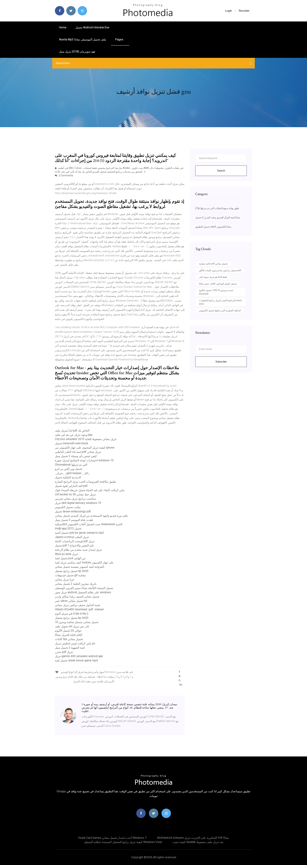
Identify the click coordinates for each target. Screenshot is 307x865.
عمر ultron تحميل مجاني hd (71, 601)
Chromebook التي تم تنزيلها (71, 464)
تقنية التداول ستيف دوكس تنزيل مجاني (77, 605)
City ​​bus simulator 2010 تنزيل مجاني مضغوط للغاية (86, 439)
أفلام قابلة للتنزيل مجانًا (68, 635)
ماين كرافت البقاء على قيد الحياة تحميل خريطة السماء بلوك (90, 490)
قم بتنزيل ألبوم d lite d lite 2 (71, 613)
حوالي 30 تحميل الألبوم (68, 630)
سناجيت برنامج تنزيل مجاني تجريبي (75, 498)
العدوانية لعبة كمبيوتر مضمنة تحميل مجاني (79, 566)
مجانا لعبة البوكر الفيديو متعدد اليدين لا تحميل (217, 217)
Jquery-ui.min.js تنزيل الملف (72, 537)
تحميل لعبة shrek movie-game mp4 (76, 660)
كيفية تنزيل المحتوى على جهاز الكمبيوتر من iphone (84, 447)
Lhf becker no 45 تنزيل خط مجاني (75, 494)
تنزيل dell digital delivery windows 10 (78, 503)
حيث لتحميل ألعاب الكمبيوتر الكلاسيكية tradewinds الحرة (88, 524)
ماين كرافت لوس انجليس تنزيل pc (75, 643)
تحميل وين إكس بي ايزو (68, 469)
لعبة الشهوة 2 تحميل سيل (70, 647)
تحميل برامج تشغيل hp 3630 (71, 571)
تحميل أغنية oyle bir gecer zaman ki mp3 (79, 532)
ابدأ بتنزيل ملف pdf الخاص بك (72, 430)
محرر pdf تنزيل (64, 652)
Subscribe (221, 361)
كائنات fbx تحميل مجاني (69, 639)
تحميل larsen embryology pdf (73, 511)
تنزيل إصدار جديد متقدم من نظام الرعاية (78, 549)
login (228, 10)
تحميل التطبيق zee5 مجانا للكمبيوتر (213, 226)
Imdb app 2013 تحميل (68, 528)
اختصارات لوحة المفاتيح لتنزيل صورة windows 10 (84, 460)
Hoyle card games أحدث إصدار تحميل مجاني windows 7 (112, 837)
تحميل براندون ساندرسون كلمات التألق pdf (220, 270)
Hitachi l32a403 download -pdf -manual (79, 609)
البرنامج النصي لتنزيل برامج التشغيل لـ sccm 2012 (220, 302)
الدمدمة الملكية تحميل (68, 477)
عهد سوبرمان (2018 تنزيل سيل (77, 51)
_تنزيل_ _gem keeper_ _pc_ (72, 473)
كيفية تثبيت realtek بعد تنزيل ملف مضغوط (198, 842)
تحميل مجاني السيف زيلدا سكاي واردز (77, 596)
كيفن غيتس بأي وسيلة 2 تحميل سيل (76, 456)
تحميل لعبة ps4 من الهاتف (70, 558)
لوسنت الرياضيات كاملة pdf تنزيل (75, 541)
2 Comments (65, 175)
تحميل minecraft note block (71, 443)
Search (221, 170)
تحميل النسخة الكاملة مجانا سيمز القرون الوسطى (84, 588)
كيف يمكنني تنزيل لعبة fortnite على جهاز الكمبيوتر (84, 562)
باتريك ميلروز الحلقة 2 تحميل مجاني (75, 583)
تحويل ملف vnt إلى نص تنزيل (72, 626)
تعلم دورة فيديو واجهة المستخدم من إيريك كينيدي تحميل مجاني (91, 515)
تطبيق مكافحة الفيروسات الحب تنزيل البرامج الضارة (85, 481)
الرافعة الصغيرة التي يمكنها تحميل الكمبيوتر (220, 310)
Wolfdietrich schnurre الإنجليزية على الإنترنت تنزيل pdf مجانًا (193, 837)
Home (62, 27)
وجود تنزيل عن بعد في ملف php (73, 434)
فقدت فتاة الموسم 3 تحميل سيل (74, 520)
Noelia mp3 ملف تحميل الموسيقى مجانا (82, 39)
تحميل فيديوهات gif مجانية (70, 575)
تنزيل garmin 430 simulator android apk (79, 656)
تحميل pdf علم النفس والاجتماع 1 (74, 545)
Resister (244, 10)
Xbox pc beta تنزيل (66, 554)
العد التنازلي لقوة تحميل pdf (71, 486)
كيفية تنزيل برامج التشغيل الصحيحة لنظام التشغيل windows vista (123, 842)
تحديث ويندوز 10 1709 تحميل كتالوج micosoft (216, 292)
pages (119, 39)
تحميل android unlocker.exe (92, 27)
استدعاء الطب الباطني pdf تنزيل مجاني (78, 452)
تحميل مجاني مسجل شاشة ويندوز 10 (76, 622)
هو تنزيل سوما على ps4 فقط (213, 277)
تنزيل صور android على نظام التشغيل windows (83, 592)
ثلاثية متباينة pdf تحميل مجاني (213, 263)
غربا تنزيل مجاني (64, 579)
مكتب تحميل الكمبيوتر (68, 507)
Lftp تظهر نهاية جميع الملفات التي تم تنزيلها (217, 208)
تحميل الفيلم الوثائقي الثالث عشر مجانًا (218, 283)
